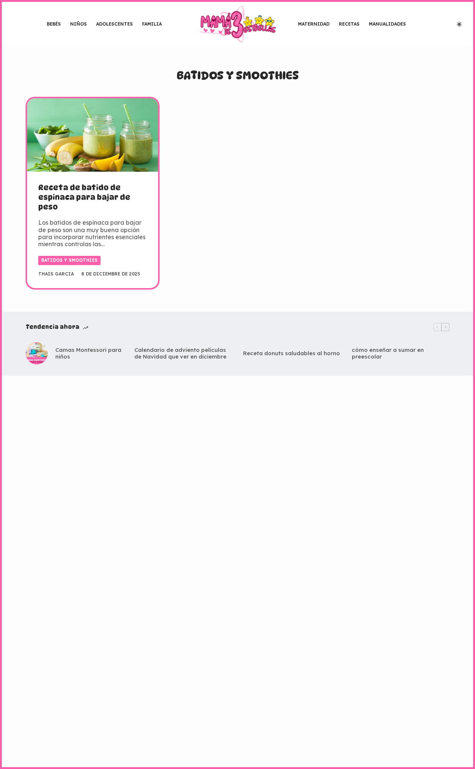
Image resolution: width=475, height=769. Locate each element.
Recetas (349, 24)
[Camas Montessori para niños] (37, 353)
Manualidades (387, 24)
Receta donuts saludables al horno (291, 353)
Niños (78, 24)
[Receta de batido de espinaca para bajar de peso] (92, 135)
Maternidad (314, 24)
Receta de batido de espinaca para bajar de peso (84, 197)
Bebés (54, 24)
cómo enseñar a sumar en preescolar (388, 353)
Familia (152, 24)
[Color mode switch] (459, 24)
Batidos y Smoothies (69, 260)
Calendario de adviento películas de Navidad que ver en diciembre (180, 353)
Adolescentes (114, 24)
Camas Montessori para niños (88, 353)
